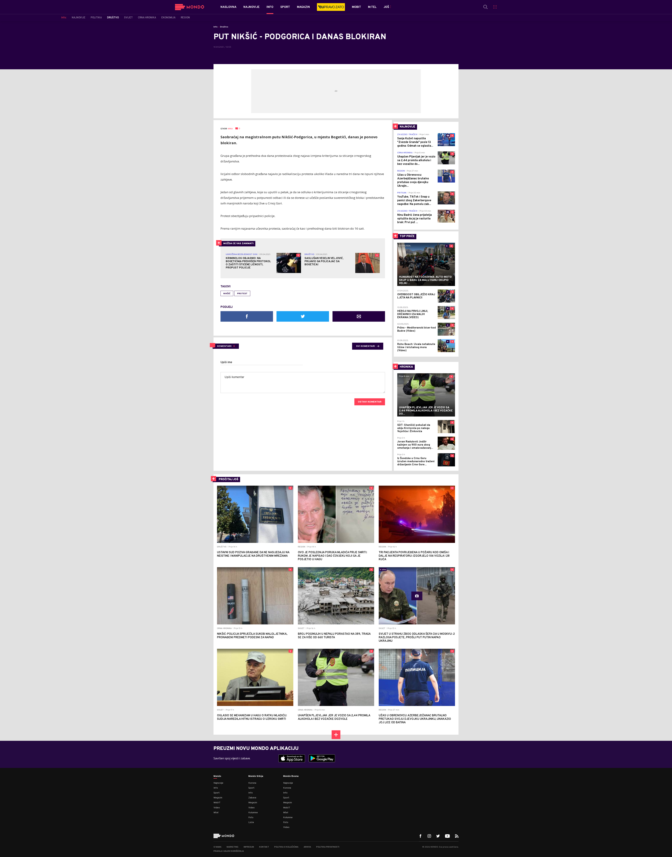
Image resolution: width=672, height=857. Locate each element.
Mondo (217, 776)
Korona (252, 783)
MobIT (217, 802)
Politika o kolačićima (286, 847)
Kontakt (264, 847)
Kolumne (253, 812)
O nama (217, 847)
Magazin (218, 797)
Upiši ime (226, 362)
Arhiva (307, 847)
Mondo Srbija (255, 776)
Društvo (224, 27)
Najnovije (218, 783)
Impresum (249, 847)
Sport (217, 792)
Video (217, 807)
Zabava (252, 797)
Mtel (216, 812)
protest (242, 293)
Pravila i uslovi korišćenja (229, 851)
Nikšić (226, 293)
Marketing (232, 847)
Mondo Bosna (291, 776)
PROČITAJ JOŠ (228, 479)
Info (216, 27)
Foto (250, 817)
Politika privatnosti (327, 847)
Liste (251, 822)
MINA (230, 129)
